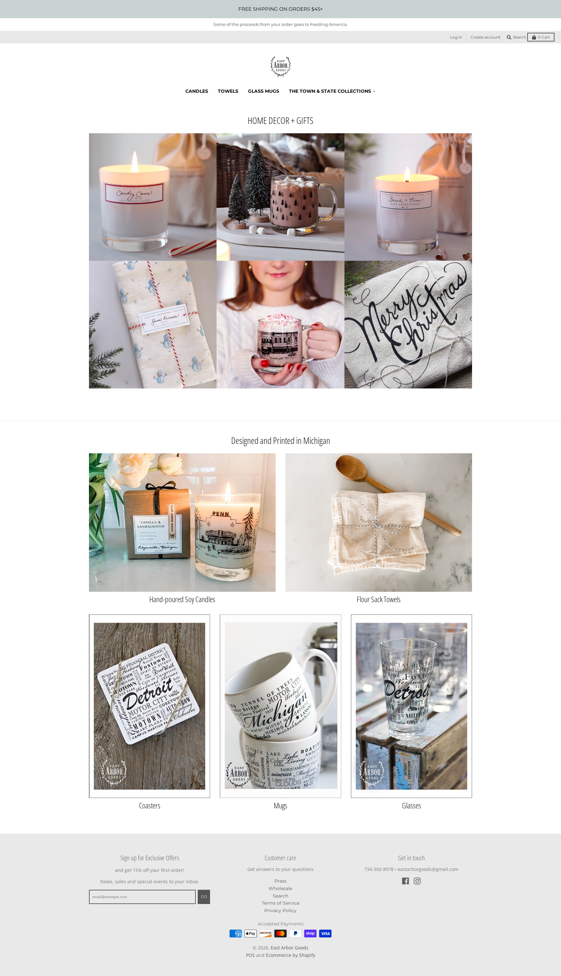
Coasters (149, 805)
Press (280, 881)
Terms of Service (280, 903)
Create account (485, 37)
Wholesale (280, 888)
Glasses (411, 805)
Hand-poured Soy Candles (182, 599)
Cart (544, 37)
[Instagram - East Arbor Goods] (417, 881)
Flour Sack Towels (379, 599)
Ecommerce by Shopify (290, 955)
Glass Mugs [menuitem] (263, 91)
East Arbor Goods (289, 948)
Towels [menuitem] (228, 91)
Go (204, 896)
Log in (456, 37)
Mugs (280, 805)
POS (250, 955)
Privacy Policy (280, 910)
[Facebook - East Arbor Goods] (405, 881)
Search (280, 896)
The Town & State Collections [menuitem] (330, 91)
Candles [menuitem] (196, 91)
